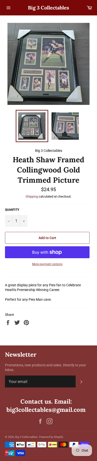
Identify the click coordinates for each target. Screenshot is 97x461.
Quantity (12, 209)
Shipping (32, 196)
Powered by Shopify (51, 437)
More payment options (47, 264)
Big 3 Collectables (48, 7)
